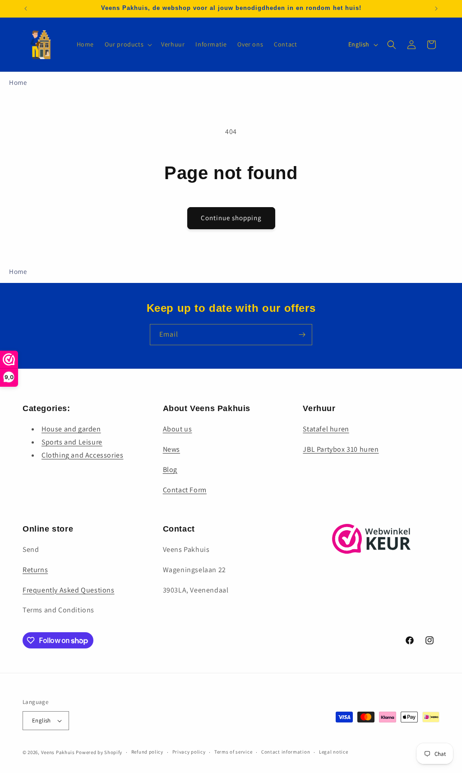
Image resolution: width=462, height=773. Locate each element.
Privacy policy (189, 752)
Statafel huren (326, 429)
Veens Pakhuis (58, 752)
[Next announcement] (436, 8)
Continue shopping (231, 217)
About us (177, 429)
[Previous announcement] (26, 8)
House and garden (71, 429)
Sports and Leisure (72, 442)
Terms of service (233, 752)
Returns (35, 569)
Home (18, 82)
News (171, 449)
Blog (170, 469)
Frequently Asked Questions (69, 590)
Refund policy (147, 752)
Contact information (285, 752)
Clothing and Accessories (82, 455)
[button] (127, 44)
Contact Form (185, 490)
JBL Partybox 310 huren (341, 449)
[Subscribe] (302, 334)
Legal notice (333, 752)
